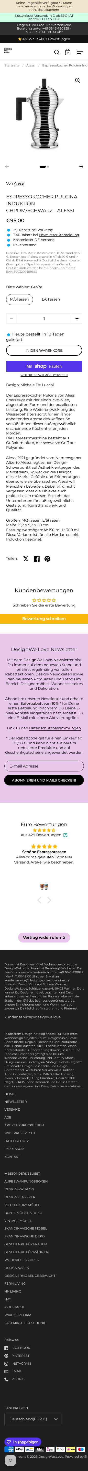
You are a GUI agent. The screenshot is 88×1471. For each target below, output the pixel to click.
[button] (81, 167)
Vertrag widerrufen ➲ (44, 937)
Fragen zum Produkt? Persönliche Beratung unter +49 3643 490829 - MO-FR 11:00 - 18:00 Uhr (44, 28)
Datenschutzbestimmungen (55, 728)
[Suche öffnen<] (56, 52)
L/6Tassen (51, 299)
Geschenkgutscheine (24, 752)
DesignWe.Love (50, 1456)
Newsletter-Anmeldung (59, 235)
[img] (44, 830)
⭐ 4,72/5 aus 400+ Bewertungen (44, 39)
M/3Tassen (19, 299)
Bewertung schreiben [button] (44, 618)
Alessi (30, 65)
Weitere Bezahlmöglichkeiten (44, 375)
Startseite (12, 65)
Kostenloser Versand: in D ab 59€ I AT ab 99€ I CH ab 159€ (44, 17)
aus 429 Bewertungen (41, 835)
